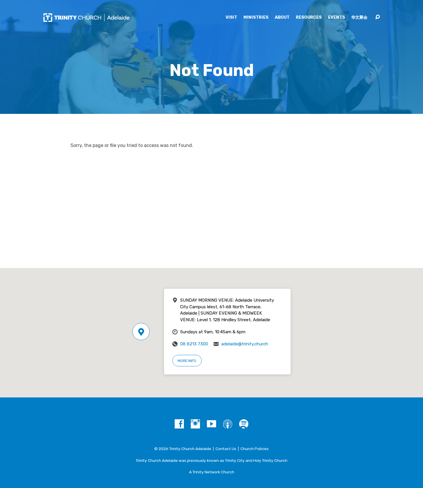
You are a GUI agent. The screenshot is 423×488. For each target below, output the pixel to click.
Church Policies (255, 448)
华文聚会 (359, 18)
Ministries (255, 18)
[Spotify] (243, 423)
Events (336, 18)
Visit (231, 18)
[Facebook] (179, 423)
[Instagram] (195, 423)
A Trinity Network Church (211, 472)
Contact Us (226, 448)
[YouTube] (211, 423)
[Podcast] (227, 423)
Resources (309, 18)
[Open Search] (377, 17)
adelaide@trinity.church (244, 344)
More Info (187, 361)
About (282, 18)
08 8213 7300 (194, 344)
